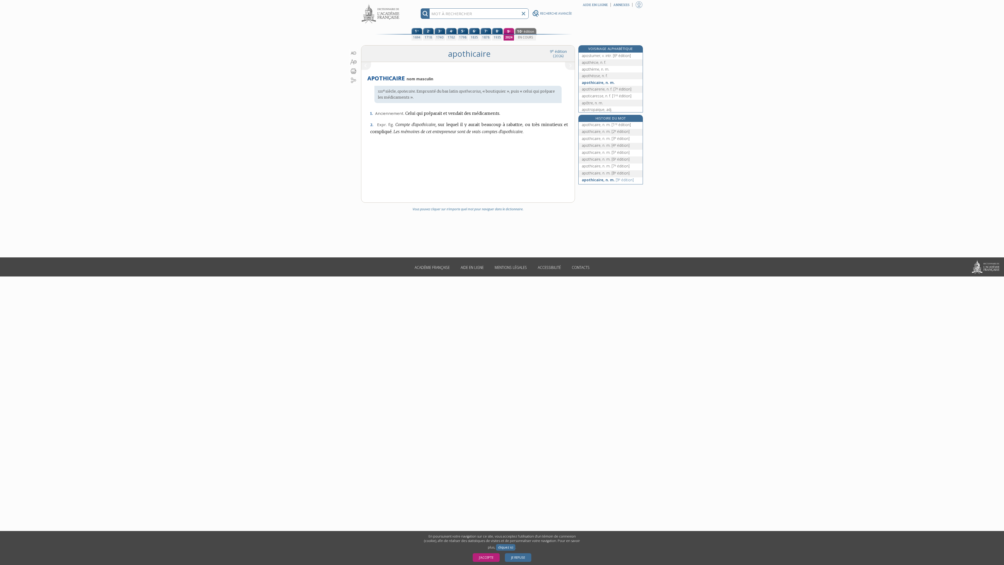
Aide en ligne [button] (595, 5)
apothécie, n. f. (594, 62)
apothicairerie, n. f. (606, 89)
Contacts (581, 267)
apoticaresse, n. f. (606, 95)
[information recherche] (425, 13)
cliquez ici (505, 547)
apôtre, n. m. (592, 102)
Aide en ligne (472, 267)
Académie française (432, 267)
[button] (353, 53)
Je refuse (518, 557)
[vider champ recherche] (523, 13)
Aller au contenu (381, 5)
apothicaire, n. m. (598, 82)
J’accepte (486, 557)
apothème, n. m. (595, 69)
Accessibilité (549, 267)
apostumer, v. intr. (606, 55)
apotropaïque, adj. (597, 109)
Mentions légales (511, 267)
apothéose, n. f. (595, 75)
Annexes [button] (621, 5)
